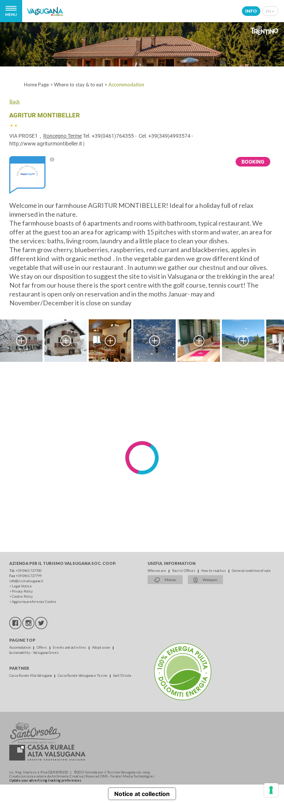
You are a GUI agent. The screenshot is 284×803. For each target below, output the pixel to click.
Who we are (157, 571)
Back (15, 101)
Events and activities (70, 647)
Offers (42, 647)
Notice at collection (142, 793)
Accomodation (20, 647)
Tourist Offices (184, 571)
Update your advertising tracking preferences (45, 780)
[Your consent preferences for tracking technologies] (271, 790)
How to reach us (214, 571)
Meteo (170, 579)
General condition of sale (251, 571)
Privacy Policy (22, 591)
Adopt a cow (101, 647)
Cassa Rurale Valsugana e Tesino (83, 675)
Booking (252, 162)
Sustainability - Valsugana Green (33, 653)
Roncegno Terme (62, 136)
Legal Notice (22, 586)
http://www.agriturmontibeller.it (45, 144)
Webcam (209, 579)
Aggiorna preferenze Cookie (34, 602)
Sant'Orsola (122, 675)
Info (251, 11)
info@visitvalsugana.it (26, 581)
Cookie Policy (22, 596)
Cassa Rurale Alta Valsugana (31, 675)
